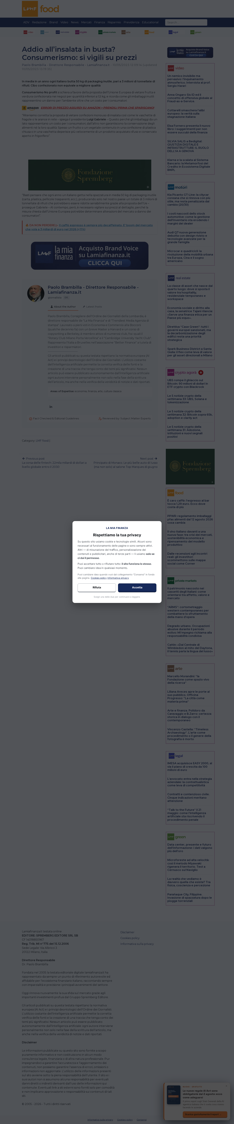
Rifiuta (97, 587)
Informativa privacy (118, 578)
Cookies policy (99, 578)
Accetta (137, 587)
